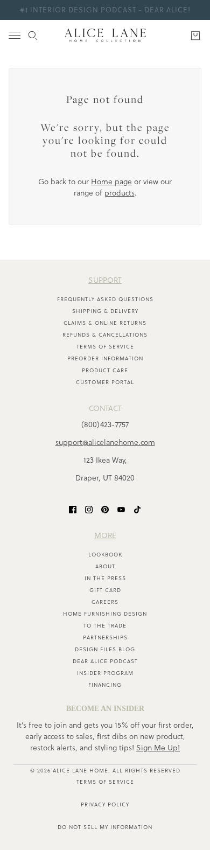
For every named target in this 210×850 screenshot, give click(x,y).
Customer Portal (105, 382)
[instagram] (89, 509)
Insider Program (105, 673)
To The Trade (105, 625)
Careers (105, 601)
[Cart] (195, 35)
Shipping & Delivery (105, 311)
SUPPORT (105, 280)
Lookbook (105, 554)
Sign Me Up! (158, 747)
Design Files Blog (105, 649)
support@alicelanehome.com (105, 442)
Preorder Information (105, 358)
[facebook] (73, 509)
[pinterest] (105, 509)
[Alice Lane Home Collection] (105, 35)
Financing (105, 684)
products (119, 192)
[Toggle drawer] (14, 35)
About (105, 566)
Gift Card (105, 590)
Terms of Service (105, 346)
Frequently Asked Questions (105, 299)
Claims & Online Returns (105, 322)
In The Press (105, 578)
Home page (111, 181)
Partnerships (105, 637)
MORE (105, 535)
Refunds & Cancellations (105, 334)
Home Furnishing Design (105, 613)
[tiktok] (137, 509)
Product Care (105, 370)
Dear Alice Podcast (105, 661)
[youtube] (121, 509)
